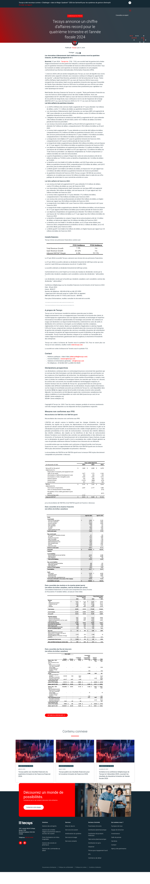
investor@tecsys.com (68, 359)
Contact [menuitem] (113, 845)
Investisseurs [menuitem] (115, 833)
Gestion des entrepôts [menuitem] (49, 826)
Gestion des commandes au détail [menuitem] (51, 849)
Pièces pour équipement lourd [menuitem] (98, 850)
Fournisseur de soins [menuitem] (94, 826)
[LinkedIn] (78, 53)
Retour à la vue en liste (55, 715)
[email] (80, 53)
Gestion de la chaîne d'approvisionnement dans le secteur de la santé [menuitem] (51, 831)
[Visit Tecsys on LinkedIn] (24, 842)
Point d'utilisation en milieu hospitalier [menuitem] (50, 838)
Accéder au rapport (25, 5)
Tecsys (74, 47)
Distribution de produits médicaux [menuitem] (95, 834)
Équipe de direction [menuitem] (117, 830)
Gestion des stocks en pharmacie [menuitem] (49, 844)
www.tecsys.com (76, 345)
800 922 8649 (29, 837)
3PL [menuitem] (89, 854)
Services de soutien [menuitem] (71, 830)
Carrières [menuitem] (114, 841)
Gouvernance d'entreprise (49, 867)
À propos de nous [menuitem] (116, 826)
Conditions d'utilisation (95, 867)
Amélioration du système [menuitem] (73, 833)
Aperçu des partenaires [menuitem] (118, 848)
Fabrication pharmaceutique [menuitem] (97, 839)
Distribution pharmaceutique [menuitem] (97, 830)
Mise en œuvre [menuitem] (70, 826)
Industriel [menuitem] (91, 847)
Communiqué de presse (75, 16)
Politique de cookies (81, 867)
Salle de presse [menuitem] (116, 837)
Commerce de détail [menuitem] (94, 858)
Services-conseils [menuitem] (71, 841)
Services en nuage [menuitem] (71, 837)
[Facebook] (76, 53)
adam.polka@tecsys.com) (78, 356)
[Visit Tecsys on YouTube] (20, 842)
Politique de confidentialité (66, 867)
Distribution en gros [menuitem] (94, 843)
